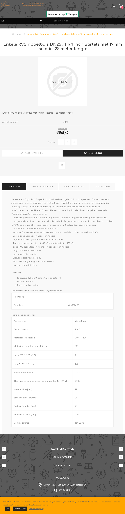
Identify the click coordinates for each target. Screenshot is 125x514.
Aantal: (52, 142)
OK (7, 509)
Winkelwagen (120, 6)
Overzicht (14, 187)
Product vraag (74, 187)
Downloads (102, 187)
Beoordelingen (42, 187)
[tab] (14, 186)
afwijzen (20, 509)
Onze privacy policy (36, 509)
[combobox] (85, 21)
